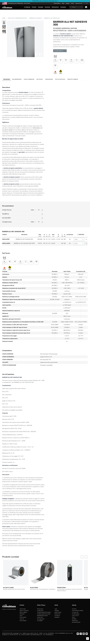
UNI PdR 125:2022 (76, 622)
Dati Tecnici (39, 79)
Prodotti (34, 7)
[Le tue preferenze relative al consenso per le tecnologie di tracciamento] (87, 638)
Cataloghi (57, 610)
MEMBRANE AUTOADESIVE (35, 18)
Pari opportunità (40, 618)
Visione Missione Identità (77, 610)
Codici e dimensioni (29, 79)
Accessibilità (40, 620)
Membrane (22, 613)
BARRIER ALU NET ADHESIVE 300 (52, 18)
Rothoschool (57, 613)
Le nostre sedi (75, 612)
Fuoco (21, 615)
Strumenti (47, 7)
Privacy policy (40, 608)
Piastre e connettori (24, 610)
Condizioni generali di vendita (43, 613)
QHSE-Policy (75, 620)
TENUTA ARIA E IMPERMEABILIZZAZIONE (17, 18)
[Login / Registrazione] (86, 7)
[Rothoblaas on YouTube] (87, 634)
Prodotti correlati (72, 79)
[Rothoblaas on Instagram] (84, 634)
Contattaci (63, 7)
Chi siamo (74, 608)
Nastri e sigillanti (23, 612)
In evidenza (27, 7)
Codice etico (40, 617)
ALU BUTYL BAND (7, 130)
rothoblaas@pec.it (49, 634)
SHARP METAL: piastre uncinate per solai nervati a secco (45, 1)
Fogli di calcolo (58, 612)
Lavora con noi (78, 3)
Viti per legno (23, 608)
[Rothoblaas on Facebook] (78, 634)
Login (56, 608)
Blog (63, 3)
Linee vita (22, 618)
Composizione (49, 79)
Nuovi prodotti (23, 620)
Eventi (72, 3)
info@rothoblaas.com (37, 634)
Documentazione (16, 79)
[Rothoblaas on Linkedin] (81, 634)
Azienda (67, 3)
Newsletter (57, 617)
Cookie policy (40, 610)
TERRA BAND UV (37, 128)
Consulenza (57, 615)
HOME (3, 18)
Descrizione (6, 79)
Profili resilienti (23, 617)
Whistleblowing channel (42, 615)
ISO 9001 (74, 618)
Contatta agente (75, 613)
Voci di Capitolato (60, 79)
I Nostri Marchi (57, 3)
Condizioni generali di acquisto (44, 612)
